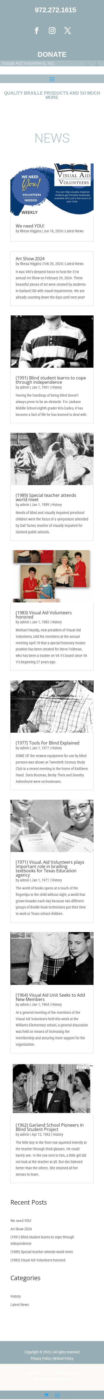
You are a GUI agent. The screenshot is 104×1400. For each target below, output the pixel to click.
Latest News (74, 231)
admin (24, 387)
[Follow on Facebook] (36, 31)
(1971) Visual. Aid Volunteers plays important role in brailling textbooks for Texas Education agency (50, 868)
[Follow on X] (67, 31)
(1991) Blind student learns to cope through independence (51, 380)
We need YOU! (30, 226)
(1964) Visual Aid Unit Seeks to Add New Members (50, 997)
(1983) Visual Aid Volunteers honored (44, 615)
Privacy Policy (41, 1358)
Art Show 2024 (30, 259)
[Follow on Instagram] (52, 31)
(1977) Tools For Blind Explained (47, 743)
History (56, 387)
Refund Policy (63, 1358)
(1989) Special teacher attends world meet (46, 497)
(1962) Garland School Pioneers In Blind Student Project (50, 1127)
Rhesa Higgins (30, 231)
